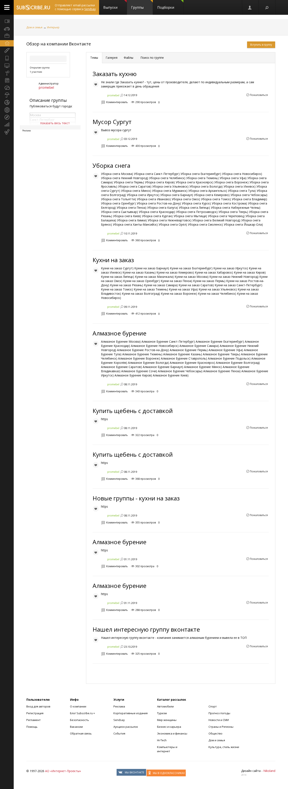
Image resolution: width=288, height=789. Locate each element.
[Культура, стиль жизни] (7, 73)
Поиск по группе (152, 58)
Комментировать (117, 102)
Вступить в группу (261, 44)
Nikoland (269, 771)
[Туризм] (7, 117)
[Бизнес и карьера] (7, 36)
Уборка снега (111, 165)
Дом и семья (34, 27)
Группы (137, 7)
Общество (215, 733)
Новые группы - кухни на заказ (136, 498)
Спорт (213, 706)
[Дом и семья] (7, 43)
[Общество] (7, 87)
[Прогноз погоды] (7, 95)
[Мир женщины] (7, 51)
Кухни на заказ (113, 260)
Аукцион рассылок (125, 727)
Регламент (33, 720)
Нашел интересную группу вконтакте (146, 629)
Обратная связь (81, 733)
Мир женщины (166, 720)
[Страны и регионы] (7, 110)
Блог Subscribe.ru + (83, 713)
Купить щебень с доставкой (133, 411)
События (119, 733)
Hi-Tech (162, 740)
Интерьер (53, 27)
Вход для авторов (38, 706)
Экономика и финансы (172, 733)
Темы (94, 58)
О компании (78, 706)
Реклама (119, 706)
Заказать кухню (115, 74)
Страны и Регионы (221, 727)
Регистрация (34, 713)
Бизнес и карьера (169, 727)
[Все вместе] (7, 21)
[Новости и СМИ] (7, 80)
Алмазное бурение (119, 333)
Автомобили (165, 706)
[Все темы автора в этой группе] (121, 95)
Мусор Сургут (112, 122)
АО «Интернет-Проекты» (63, 771)
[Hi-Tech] (7, 58)
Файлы (128, 58)
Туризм (162, 713)
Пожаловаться (259, 95)
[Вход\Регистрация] (250, 7)
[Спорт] (7, 102)
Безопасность (79, 720)
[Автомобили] (7, 28)
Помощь (32, 727)
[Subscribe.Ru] (33, 7)
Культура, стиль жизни (224, 747)
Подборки (165, 7)
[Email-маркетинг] (7, 132)
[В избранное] (96, 84)
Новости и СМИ (219, 720)
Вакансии (76, 727)
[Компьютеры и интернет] (7, 65)
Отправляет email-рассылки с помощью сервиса (75, 7)
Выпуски (110, 7)
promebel (46, 87)
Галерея (111, 58)
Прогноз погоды (219, 713)
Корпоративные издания (130, 713)
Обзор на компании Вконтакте (58, 44)
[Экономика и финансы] (7, 124)
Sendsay (119, 720)
